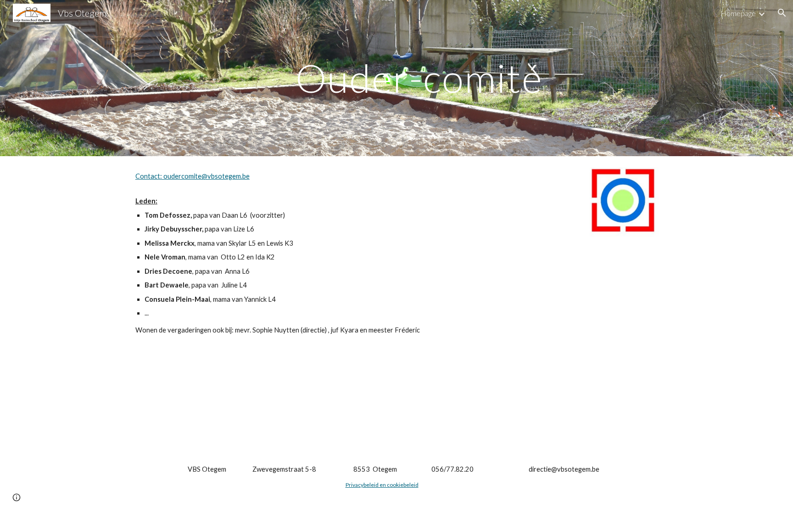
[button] (782, 13)
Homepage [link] (738, 13)
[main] (419, 78)
